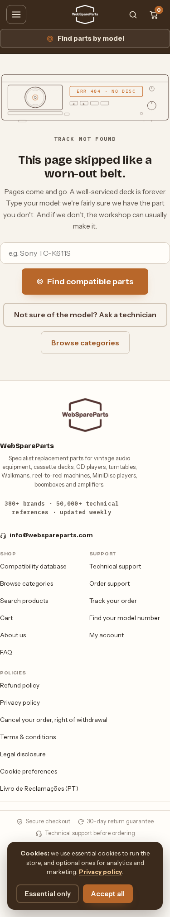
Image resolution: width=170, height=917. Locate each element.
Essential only (47, 893)
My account (106, 635)
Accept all (108, 893)
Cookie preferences (28, 771)
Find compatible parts (90, 282)
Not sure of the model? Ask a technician (85, 314)
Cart (6, 617)
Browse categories (85, 342)
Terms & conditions (28, 736)
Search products (24, 600)
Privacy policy (20, 702)
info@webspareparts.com (51, 535)
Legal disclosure (23, 754)
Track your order (113, 600)
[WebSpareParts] (85, 14)
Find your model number (124, 617)
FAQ (6, 652)
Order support (109, 583)
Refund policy (19, 685)
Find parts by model (91, 38)
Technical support (115, 566)
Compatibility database (33, 566)
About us (13, 635)
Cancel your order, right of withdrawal (53, 719)
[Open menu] (16, 14)
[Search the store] (133, 14)
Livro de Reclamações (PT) (39, 788)
